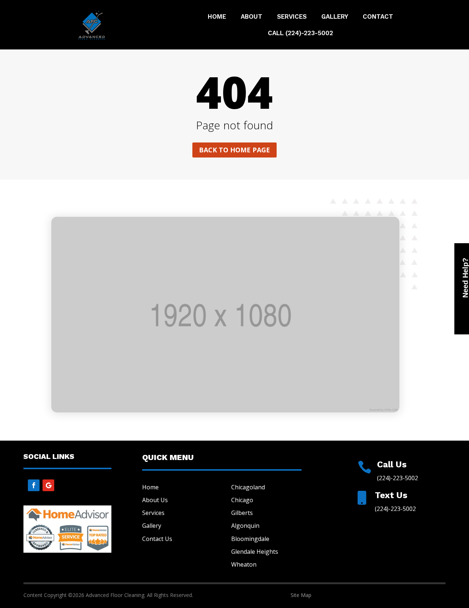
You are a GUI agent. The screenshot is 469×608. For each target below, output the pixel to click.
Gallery (334, 17)
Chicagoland (248, 487)
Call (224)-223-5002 (300, 33)
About (251, 17)
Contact (378, 17)
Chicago (242, 500)
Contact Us (157, 539)
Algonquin (245, 526)
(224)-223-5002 (397, 478)
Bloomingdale (250, 539)
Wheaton (243, 564)
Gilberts (242, 513)
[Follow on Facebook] (34, 485)
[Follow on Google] (48, 485)
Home (217, 17)
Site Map (301, 595)
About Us (155, 500)
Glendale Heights (254, 552)
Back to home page (234, 149)
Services (292, 17)
